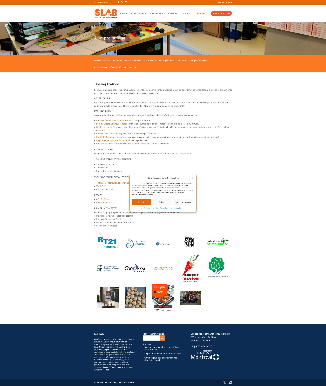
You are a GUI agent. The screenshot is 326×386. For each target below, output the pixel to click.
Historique (117, 60)
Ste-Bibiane (104, 202)
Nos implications (166, 60)
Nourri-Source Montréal (139, 143)
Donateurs (181, 60)
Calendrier (173, 13)
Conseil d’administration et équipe (140, 60)
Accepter (142, 202)
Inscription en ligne (221, 13)
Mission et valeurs (102, 60)
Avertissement (130, 67)
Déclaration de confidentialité (170, 208)
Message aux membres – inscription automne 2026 (161, 348)
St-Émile (105, 199)
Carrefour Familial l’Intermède (110, 143)
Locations (186, 13)
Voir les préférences (183, 202)
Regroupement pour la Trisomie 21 (113, 140)
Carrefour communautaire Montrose (114, 120)
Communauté (156, 13)
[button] (192, 178)
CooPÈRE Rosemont (105, 137)
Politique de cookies (151, 208)
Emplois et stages (224, 2)
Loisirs (122, 13)
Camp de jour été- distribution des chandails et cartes (160, 358)
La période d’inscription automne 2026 (162, 353)
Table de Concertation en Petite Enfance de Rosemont (122, 182)
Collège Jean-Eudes (105, 133)
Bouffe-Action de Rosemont (109, 127)
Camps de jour (137, 13)
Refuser (162, 202)
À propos (201, 13)
